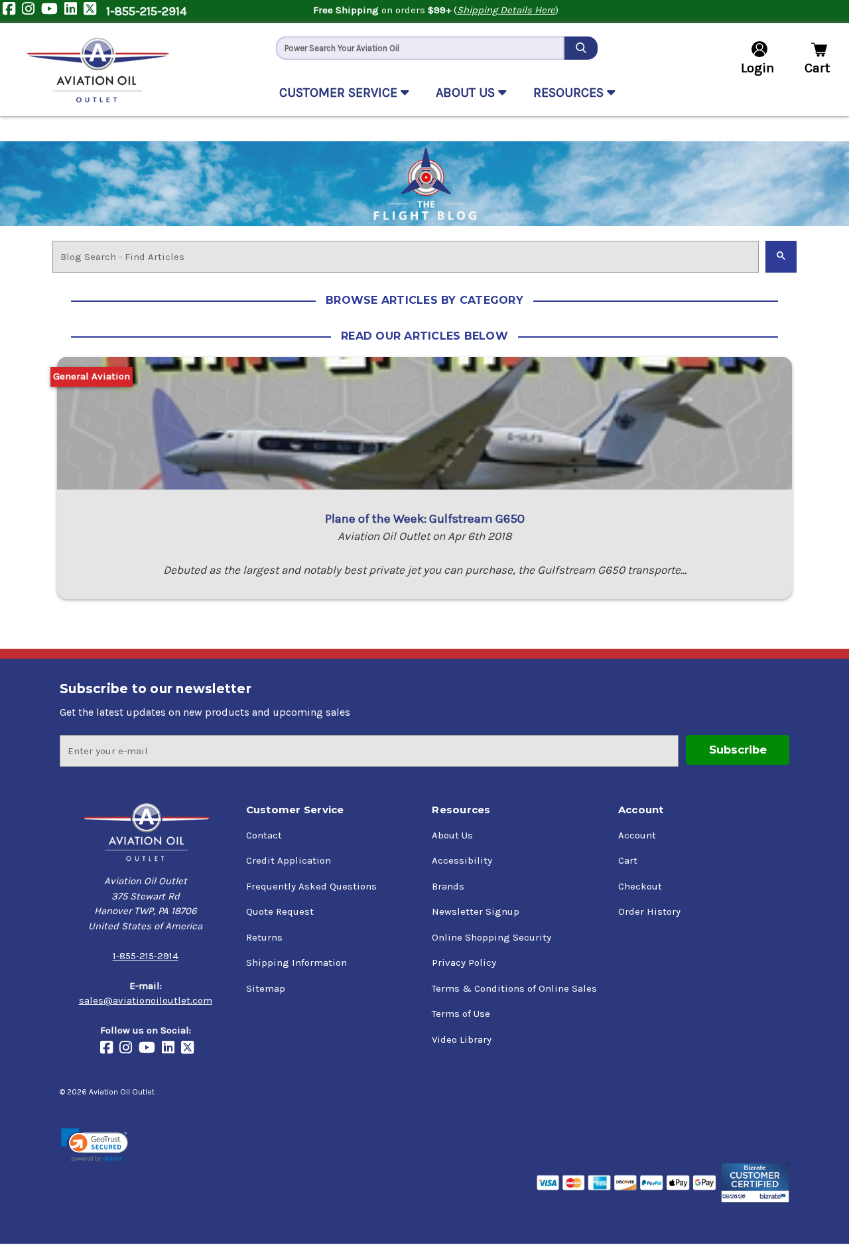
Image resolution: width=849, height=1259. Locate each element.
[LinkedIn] (74, 12)
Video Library (461, 1039)
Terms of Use (461, 1014)
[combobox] (420, 48)
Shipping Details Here (506, 10)
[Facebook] (12, 12)
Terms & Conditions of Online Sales (514, 988)
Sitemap (265, 988)
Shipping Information (296, 962)
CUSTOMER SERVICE (340, 92)
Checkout (640, 886)
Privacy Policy (464, 962)
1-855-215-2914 (146, 11)
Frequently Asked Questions (311, 886)
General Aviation (91, 376)
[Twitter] (93, 12)
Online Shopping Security (491, 937)
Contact (264, 835)
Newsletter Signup (475, 911)
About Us (452, 835)
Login (757, 68)
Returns (264, 937)
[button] (94, 1145)
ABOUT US (467, 92)
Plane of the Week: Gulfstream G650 (425, 518)
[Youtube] (52, 12)
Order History (649, 911)
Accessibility (462, 860)
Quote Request (280, 911)
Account (637, 835)
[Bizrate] (755, 1183)
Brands (448, 886)
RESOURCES (570, 92)
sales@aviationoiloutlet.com (145, 1000)
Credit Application (288, 860)
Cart (627, 860)
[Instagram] (31, 12)
